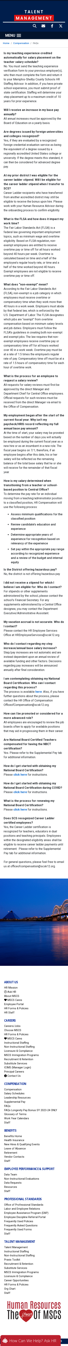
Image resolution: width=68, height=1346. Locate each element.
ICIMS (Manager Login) (17, 1067)
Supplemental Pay (14, 1101)
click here (20, 774)
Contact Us (14, 1075)
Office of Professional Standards (23, 1204)
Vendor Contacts (14, 1156)
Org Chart (9, 1288)
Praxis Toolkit (12, 1259)
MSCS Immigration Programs (21, 1055)
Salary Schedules (14, 1093)
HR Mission (11, 987)
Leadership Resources (17, 1097)
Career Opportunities (16, 1280)
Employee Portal (14, 1004)
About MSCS (11, 996)
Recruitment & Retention (18, 1059)
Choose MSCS (12, 1030)
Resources (10, 1187)
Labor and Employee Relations (22, 1208)
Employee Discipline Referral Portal (25, 1217)
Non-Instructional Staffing (19, 1046)
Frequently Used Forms (18, 1229)
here (38, 691)
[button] (34, 26)
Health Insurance (14, 1140)
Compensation (21, 43)
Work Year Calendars (16, 1118)
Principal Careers (14, 1071)
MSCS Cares (14, 1000)
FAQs (7, 1106)
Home (6, 43)
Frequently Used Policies (18, 1221)
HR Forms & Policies (16, 1008)
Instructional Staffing (16, 1042)
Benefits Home (13, 1136)
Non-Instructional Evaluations (21, 1178)
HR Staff (9, 1012)
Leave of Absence (15, 1148)
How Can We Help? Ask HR (32, 1340)
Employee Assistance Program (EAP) (26, 1213)
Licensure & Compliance (18, 1051)
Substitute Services (15, 1063)
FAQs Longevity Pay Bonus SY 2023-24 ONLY (30, 1110)
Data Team (10, 1174)
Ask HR (11, 991)
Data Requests (13, 1182)
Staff (7, 1122)
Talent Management (16, 1247)
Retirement (10, 1152)
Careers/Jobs (12, 1026)
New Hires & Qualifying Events (22, 1144)
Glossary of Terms (15, 1114)
